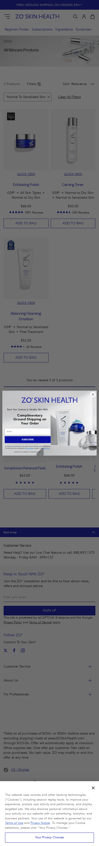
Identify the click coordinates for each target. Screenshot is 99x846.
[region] (49, 813)
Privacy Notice (40, 823)
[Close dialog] (93, 394)
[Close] (93, 788)
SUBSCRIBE (28, 439)
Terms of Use (14, 823)
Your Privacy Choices (49, 837)
